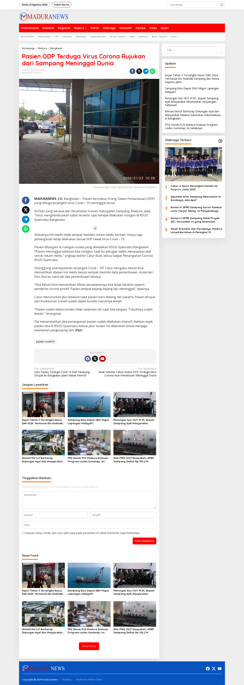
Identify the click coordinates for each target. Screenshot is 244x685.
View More (89, 646)
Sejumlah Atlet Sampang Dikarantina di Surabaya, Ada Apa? (196, 198)
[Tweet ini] (139, 71)
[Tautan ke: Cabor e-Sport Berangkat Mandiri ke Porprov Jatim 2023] (193, 164)
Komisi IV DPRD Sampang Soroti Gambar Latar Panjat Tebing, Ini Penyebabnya (196, 209)
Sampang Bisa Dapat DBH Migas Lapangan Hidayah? (88, 421)
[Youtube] (102, 359)
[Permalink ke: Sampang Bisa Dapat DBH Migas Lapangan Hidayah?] (89, 404)
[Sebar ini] (132, 71)
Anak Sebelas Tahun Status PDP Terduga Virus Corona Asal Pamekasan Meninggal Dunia (127, 372)
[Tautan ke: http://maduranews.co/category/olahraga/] (220, 141)
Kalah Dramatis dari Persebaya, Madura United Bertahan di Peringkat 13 (196, 230)
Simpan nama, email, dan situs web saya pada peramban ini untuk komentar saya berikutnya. (82, 533)
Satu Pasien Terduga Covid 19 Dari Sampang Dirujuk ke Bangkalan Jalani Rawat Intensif (62, 372)
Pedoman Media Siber (89, 679)
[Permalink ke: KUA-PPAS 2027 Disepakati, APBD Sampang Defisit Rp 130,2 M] (134, 442)
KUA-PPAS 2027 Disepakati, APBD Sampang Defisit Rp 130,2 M (133, 459)
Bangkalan (27, 72)
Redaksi (66, 679)
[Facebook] (88, 359)
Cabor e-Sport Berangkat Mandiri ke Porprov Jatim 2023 (194, 187)
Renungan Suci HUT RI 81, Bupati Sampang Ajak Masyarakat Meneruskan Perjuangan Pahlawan (133, 421)
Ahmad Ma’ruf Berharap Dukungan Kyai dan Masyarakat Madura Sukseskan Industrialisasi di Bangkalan (43, 459)
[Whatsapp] (152, 71)
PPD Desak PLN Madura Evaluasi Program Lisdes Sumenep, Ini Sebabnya (88, 459)
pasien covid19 (45, 341)
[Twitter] (95, 359)
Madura (38, 72)
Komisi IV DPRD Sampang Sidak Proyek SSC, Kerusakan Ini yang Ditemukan (195, 220)
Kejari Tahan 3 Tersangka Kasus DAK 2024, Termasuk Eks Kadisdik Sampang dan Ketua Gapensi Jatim (42, 421)
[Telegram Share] (146, 71)
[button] (221, 5)
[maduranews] (43, 16)
